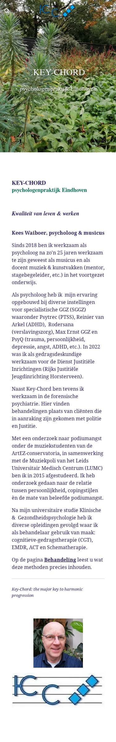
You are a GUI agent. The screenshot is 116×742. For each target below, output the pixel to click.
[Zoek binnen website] (7, 11)
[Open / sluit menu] (109, 11)
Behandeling (60, 560)
